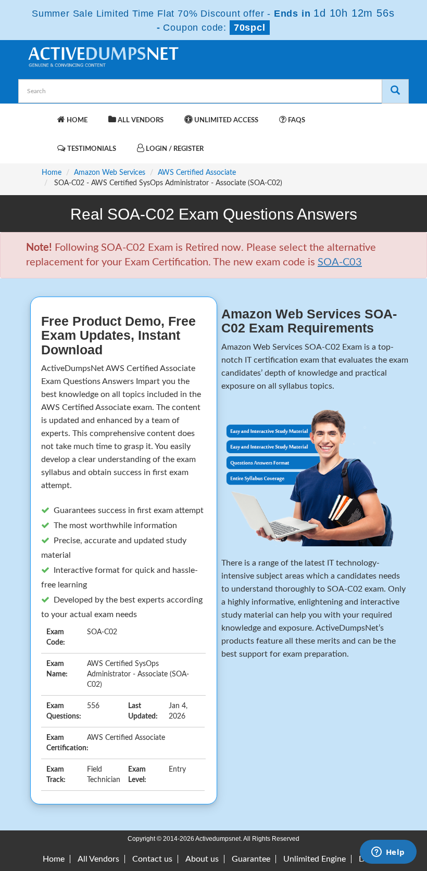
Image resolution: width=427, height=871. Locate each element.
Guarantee (251, 859)
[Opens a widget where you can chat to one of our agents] (388, 853)
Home (76, 120)
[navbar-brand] (39, 115)
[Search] (395, 91)
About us (202, 859)
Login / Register (174, 149)
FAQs (295, 120)
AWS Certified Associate (197, 172)
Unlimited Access (225, 120)
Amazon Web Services (109, 172)
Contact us (152, 859)
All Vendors (140, 120)
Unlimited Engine (314, 859)
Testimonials (91, 149)
